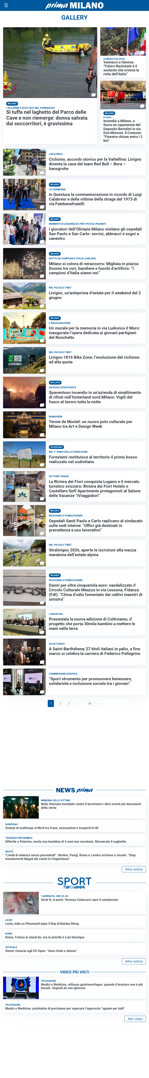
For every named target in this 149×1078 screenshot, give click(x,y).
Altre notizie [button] (134, 869)
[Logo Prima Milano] (74, 5)
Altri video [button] (135, 1019)
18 (89, 703)
